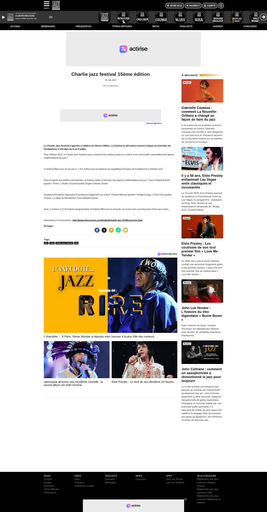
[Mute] (51, 17)
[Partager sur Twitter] (103, 231)
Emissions (49, 485)
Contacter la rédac (84, 485)
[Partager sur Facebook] (96, 231)
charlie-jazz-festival (64, 243)
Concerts (79, 482)
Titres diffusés (122, 26)
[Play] (4, 17)
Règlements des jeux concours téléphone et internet (208, 499)
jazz (46, 243)
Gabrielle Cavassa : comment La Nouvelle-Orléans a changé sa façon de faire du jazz (199, 113)
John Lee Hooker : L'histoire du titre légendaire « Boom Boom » (201, 313)
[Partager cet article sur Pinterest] (110, 231)
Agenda (218, 26)
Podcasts (186, 26)
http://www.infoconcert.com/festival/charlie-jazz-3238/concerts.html (107, 220)
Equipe (47, 482)
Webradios (48, 26)
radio (52, 243)
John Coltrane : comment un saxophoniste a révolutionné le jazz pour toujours (201, 375)
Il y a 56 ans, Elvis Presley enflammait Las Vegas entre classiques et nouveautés (202, 181)
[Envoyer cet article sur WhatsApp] (117, 231)
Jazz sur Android (175, 482)
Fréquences (84, 26)
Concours (250, 26)
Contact (48, 479)
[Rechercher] (221, 5)
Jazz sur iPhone (174, 479)
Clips (77, 479)
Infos (155, 26)
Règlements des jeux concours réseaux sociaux (207, 482)
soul (76, 243)
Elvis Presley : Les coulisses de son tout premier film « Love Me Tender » (199, 249)
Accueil (15, 26)
